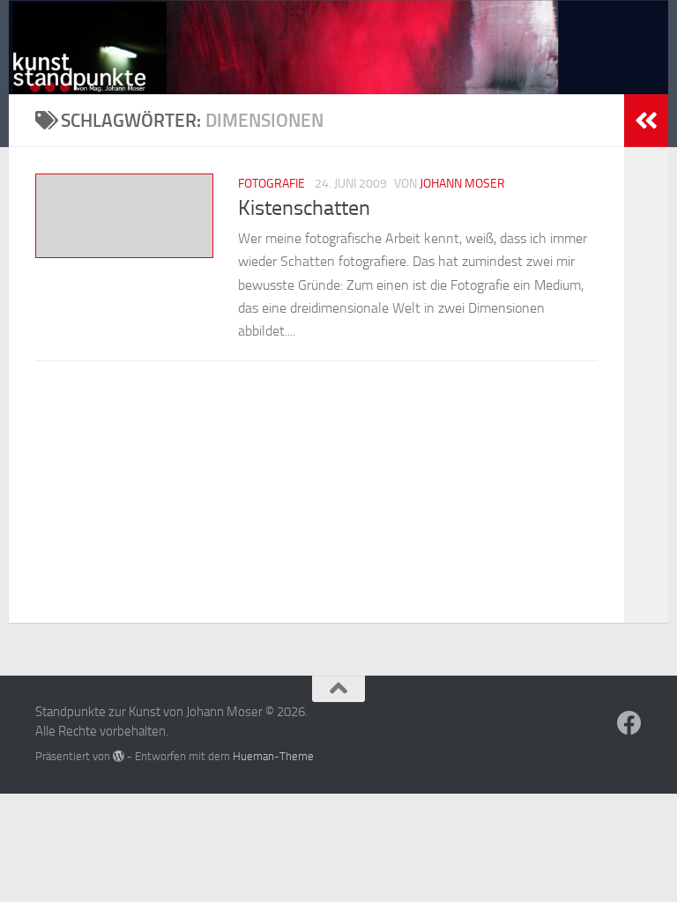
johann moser (462, 183)
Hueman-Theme (273, 756)
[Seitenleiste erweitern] (646, 120)
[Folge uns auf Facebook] (629, 723)
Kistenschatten (304, 208)
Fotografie (271, 183)
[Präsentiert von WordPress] (118, 756)
